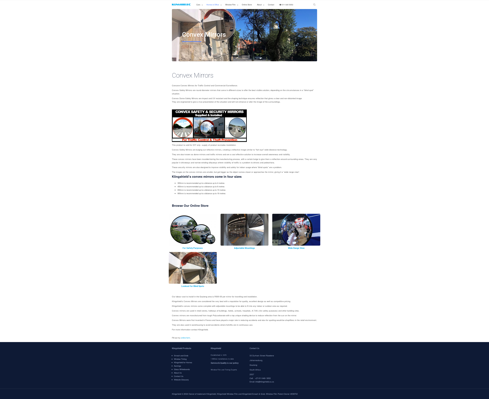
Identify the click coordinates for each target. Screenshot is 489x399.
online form (185, 337)
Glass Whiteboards (182, 369)
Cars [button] (198, 4)
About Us (178, 372)
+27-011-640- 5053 (263, 378)
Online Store (247, 4)
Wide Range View (296, 248)
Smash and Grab (181, 355)
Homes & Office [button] (213, 4)
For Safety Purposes (193, 248)
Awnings (177, 365)
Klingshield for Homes (183, 362)
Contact (271, 4)
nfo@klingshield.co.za (265, 381)
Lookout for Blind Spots (192, 286)
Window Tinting (180, 359)
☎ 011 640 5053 (286, 4)
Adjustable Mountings (244, 248)
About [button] (259, 4)
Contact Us (178, 376)
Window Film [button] (230, 4)
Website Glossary (181, 379)
